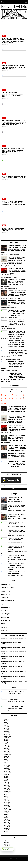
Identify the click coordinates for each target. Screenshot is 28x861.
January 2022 (6, 804)
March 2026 (6, 727)
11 (5, 396)
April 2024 (6, 762)
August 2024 (6, 756)
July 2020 (6, 831)
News (4, 35)
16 (23, 396)
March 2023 (6, 782)
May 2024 (6, 760)
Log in (5, 841)
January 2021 (6, 822)
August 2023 (6, 774)
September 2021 (7, 810)
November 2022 (7, 788)
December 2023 (7, 768)
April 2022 (6, 799)
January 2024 (6, 767)
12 (8, 396)
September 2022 (7, 791)
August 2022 (6, 793)
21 (16, 397)
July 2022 (6, 794)
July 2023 (6, 776)
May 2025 (6, 742)
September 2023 (7, 773)
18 (5, 397)
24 (1, 399)
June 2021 (6, 814)
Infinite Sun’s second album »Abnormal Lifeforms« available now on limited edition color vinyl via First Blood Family (13, 203)
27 (12, 399)
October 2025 (7, 734)
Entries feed (6, 842)
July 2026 (6, 720)
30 (23, 399)
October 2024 (7, 753)
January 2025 (6, 748)
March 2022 (6, 800)
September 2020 (7, 828)
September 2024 (7, 754)
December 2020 (7, 824)
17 (1, 397)
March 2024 (6, 764)
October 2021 (6, 808)
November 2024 (7, 751)
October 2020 (7, 827)
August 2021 (6, 811)
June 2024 (6, 759)
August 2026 (6, 719)
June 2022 (6, 796)
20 (12, 397)
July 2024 (6, 757)
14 (16, 396)
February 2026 (7, 728)
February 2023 (7, 784)
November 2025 (7, 733)
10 (1, 396)
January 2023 (6, 785)
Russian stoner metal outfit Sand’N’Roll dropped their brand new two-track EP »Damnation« (13, 229)
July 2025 (6, 739)
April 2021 (6, 817)
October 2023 (7, 771)
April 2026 (6, 725)
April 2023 (6, 780)
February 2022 (7, 802)
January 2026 (6, 730)
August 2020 (6, 830)
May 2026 (6, 724)
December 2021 (7, 805)
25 (5, 399)
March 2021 (6, 819)
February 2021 (7, 820)
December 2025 (7, 731)
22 (20, 397)
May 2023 (6, 779)
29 (20, 399)
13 (12, 396)
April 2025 (6, 744)
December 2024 (7, 750)
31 (1, 400)
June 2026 (6, 722)
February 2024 (7, 765)
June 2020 (6, 833)
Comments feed (7, 844)
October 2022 (7, 790)
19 (8, 397)
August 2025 (6, 737)
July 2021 (6, 813)
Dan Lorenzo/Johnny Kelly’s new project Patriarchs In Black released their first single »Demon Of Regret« (13, 67)
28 (16, 399)
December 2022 (7, 787)
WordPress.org (7, 845)
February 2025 (7, 747)
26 (9, 399)
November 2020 (7, 825)
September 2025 (7, 736)
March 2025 (6, 745)
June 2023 (6, 777)
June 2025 (6, 740)
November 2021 (7, 807)
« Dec (2, 403)
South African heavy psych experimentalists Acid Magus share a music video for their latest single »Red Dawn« (13, 95)
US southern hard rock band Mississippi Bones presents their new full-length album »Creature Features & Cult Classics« (13, 151)
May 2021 (6, 816)
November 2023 (7, 770)
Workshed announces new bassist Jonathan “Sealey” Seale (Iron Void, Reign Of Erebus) (14, 176)
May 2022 (6, 797)
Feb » (5, 403)
